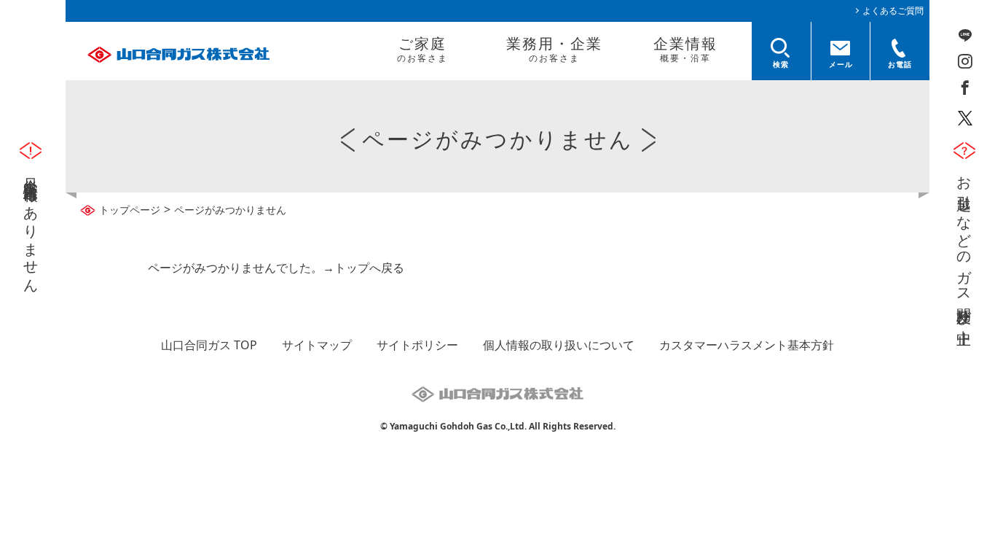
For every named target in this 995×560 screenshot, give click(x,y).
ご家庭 (422, 49)
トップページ (129, 210)
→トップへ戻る (363, 268)
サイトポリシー (417, 345)
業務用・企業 (554, 49)
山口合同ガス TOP (209, 345)
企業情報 (685, 49)
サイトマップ (317, 345)
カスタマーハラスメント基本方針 (746, 345)
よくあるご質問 (893, 10)
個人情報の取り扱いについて (558, 345)
